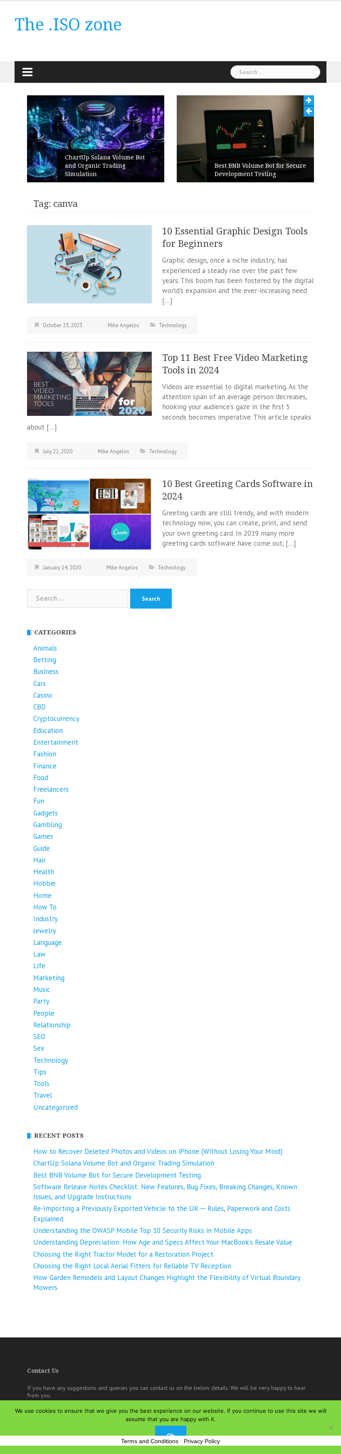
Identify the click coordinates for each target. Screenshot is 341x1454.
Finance (45, 765)
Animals (45, 648)
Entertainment (55, 742)
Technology (173, 325)
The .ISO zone (68, 25)
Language (47, 942)
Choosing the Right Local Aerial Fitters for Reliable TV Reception (132, 1265)
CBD (39, 706)
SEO (39, 1036)
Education (48, 730)
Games (43, 836)
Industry (45, 918)
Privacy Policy (202, 1441)
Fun (38, 800)
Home (42, 895)
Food (40, 777)
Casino (42, 695)
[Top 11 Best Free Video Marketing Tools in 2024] (89, 383)
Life (39, 965)
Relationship (52, 1024)
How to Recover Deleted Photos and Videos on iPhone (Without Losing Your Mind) (157, 1151)
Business (46, 671)
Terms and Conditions (149, 1441)
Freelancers (51, 789)
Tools (41, 1083)
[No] (330, 1427)
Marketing (48, 977)
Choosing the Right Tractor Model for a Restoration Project (123, 1254)
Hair (39, 860)
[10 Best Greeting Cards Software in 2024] (89, 513)
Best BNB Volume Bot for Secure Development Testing (260, 169)
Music (41, 989)
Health (43, 871)
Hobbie (44, 883)
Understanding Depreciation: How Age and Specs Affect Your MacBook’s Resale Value (162, 1242)
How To (45, 907)
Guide (41, 848)
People (43, 1013)
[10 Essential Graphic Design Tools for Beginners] (89, 263)
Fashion (44, 753)
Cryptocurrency (56, 718)
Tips (40, 1071)
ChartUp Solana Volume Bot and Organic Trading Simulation (105, 165)
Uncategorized (55, 1107)
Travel (42, 1095)
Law (39, 954)
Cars (39, 683)
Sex (38, 1048)
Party (41, 1001)
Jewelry (44, 930)
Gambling (47, 824)
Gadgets (45, 813)
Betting (44, 659)
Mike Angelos (123, 325)
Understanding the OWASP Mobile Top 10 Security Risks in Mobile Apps (142, 1230)
